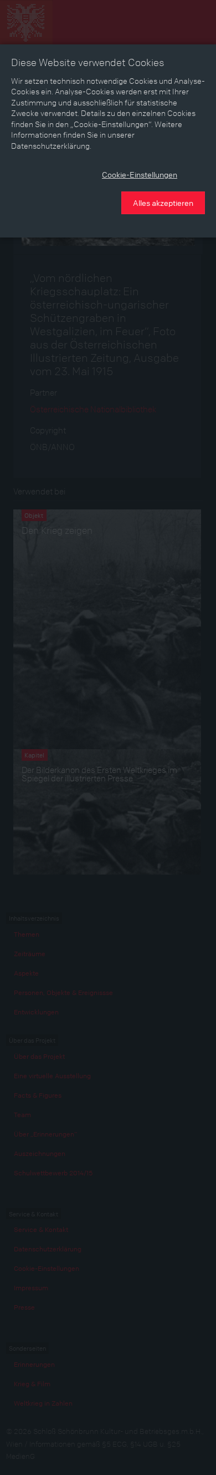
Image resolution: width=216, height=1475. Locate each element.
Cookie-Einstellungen (139, 174)
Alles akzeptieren (163, 203)
